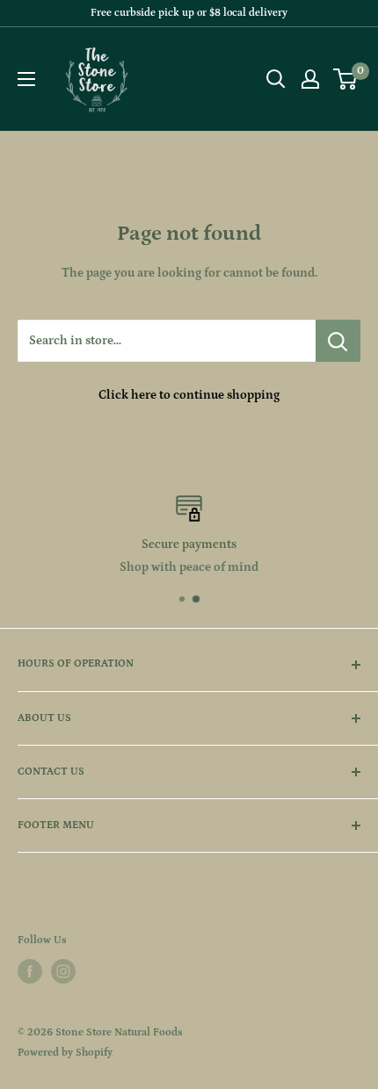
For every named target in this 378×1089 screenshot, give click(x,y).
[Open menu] (26, 79)
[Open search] (276, 79)
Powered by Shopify (65, 1052)
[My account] (310, 79)
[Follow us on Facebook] (30, 971)
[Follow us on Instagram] (63, 971)
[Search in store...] (338, 341)
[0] (346, 79)
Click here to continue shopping (189, 395)
